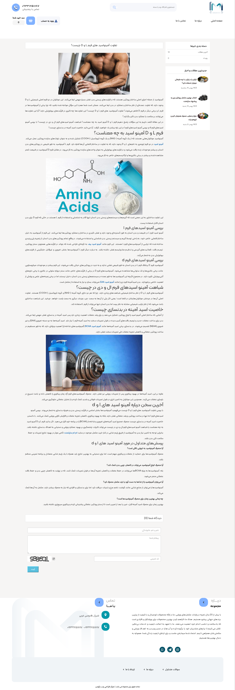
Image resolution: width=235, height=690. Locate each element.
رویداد (188, 58)
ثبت (33, 569)
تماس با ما (181, 21)
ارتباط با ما (130, 669)
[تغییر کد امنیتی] (53, 558)
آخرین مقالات (188, 52)
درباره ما (198, 21)
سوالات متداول (172, 669)
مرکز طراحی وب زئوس (104, 686)
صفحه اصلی (216, 21)
